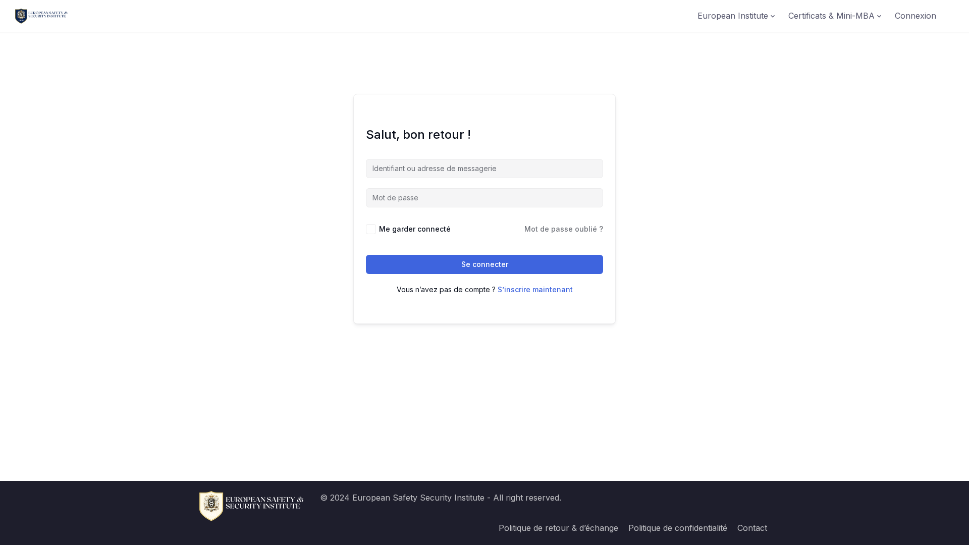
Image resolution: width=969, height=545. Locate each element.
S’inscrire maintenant (535, 289)
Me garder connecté (415, 229)
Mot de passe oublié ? (563, 229)
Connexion (915, 16)
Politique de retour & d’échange (558, 528)
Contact (752, 528)
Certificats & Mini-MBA (831, 16)
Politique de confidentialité (677, 528)
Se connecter (484, 264)
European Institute (732, 16)
